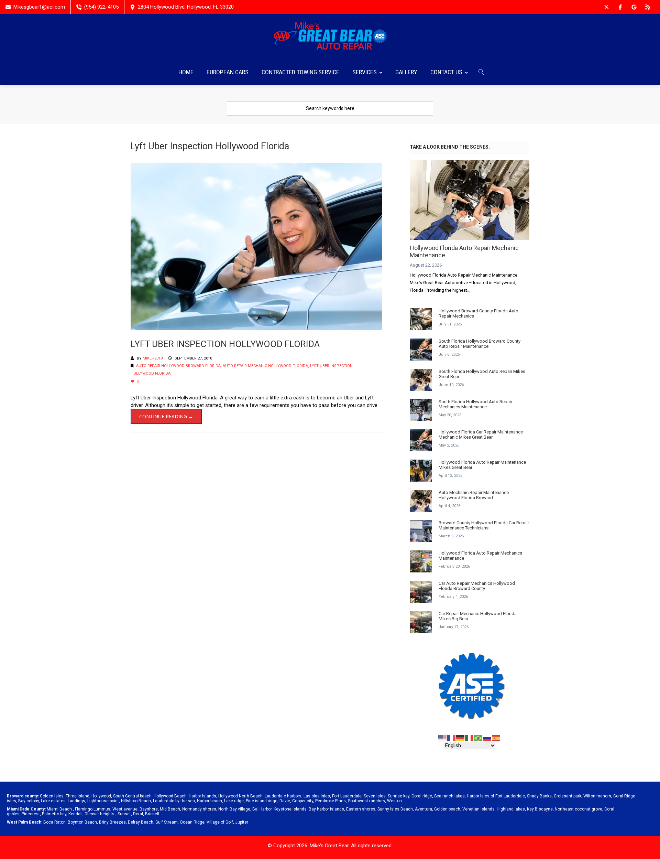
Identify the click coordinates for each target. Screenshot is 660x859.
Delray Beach (140, 822)
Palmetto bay (54, 814)
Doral (138, 814)
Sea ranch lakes (449, 796)
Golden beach (447, 809)
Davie (284, 800)
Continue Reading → (166, 416)
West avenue (125, 809)
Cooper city (302, 800)
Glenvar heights (99, 814)
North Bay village (234, 809)
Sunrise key (398, 796)
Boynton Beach (82, 822)
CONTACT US (446, 72)
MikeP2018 (153, 358)
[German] (460, 738)
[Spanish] (496, 738)
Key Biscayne (540, 809)
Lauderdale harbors (283, 796)
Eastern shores (360, 809)
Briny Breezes (112, 822)
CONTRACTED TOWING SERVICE (300, 72)
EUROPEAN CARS (228, 72)
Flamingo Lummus (92, 809)
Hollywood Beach (170, 796)
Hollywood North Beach (240, 796)
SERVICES (364, 72)
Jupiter (241, 822)
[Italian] (469, 738)
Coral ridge (421, 796)
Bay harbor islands (326, 809)
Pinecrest (31, 814)
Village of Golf (220, 822)
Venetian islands (478, 809)
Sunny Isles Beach (395, 809)
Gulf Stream (166, 822)
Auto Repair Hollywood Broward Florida (178, 366)
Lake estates (53, 800)
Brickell (152, 814)
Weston (394, 800)
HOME (186, 72)
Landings (76, 800)
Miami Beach (59, 809)
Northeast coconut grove (578, 809)
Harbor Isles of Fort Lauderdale (496, 796)
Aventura (423, 809)
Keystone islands (290, 809)
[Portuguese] (478, 738)
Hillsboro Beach (136, 800)
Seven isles (375, 796)
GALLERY (406, 72)
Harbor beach (209, 800)
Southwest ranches (366, 800)
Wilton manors (597, 796)
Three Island (77, 796)
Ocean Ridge (192, 822)
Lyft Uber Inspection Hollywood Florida (225, 344)
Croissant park (567, 796)
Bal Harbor (262, 809)
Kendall (75, 814)
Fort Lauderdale (347, 796)
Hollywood (101, 796)
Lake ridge (234, 800)
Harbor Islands (202, 796)
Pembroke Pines (330, 800)
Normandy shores (199, 809)
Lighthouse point (103, 800)
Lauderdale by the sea (174, 800)
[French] (451, 738)
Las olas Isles (317, 796)
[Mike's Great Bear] (330, 37)
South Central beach (132, 796)
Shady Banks (539, 796)
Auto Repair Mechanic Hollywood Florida (265, 366)
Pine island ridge (261, 800)
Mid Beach (170, 809)
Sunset (124, 814)
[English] (442, 738)
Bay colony (28, 800)
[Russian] (487, 738)
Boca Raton (54, 822)
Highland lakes (511, 809)
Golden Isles (52, 796)
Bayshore (149, 809)
